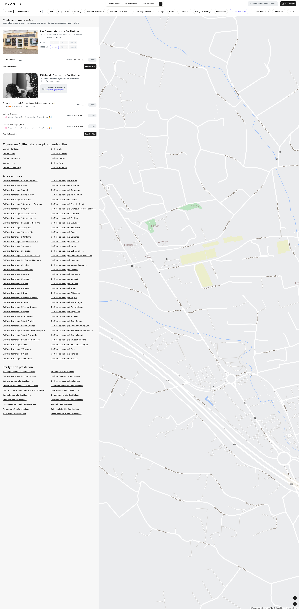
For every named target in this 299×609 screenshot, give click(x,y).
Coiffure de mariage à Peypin (15, 302)
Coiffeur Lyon (9, 153)
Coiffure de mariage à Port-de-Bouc (67, 307)
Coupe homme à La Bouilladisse (65, 395)
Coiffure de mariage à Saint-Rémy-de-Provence (72, 330)
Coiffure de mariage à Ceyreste (16, 209)
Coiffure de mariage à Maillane (64, 269)
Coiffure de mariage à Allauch (64, 181)
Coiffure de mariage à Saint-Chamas (19, 326)
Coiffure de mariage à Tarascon (17, 349)
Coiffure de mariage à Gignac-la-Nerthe (20, 241)
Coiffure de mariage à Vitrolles (64, 358)
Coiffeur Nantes (58, 158)
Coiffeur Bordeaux (11, 149)
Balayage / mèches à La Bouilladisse (19, 371)
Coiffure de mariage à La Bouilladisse (19, 376)
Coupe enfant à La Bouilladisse (65, 390)
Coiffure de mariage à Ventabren (17, 358)
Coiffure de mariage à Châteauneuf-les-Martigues (73, 209)
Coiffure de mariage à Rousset (64, 316)
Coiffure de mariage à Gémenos (65, 237)
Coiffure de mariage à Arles (15, 185)
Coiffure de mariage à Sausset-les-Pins (68, 340)
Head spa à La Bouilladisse (15, 399)
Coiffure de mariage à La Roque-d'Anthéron (22, 260)
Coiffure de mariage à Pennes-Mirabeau (20, 297)
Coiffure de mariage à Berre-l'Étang (18, 195)
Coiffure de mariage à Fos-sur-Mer (18, 232)
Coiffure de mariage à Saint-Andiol (18, 321)
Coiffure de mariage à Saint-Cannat (67, 321)
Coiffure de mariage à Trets (63, 349)
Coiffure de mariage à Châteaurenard (19, 213)
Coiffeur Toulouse (59, 167)
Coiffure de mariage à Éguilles (64, 218)
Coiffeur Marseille (59, 153)
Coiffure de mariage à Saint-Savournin (20, 335)
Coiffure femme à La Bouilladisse (65, 376)
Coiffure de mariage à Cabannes (17, 199)
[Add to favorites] (35, 32)
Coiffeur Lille (56, 149)
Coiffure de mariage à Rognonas (65, 312)
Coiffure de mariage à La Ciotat (16, 251)
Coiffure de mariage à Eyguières (65, 223)
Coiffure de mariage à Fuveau (64, 232)
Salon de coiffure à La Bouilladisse (66, 414)
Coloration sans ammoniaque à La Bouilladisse (23, 390)
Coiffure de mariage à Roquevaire (17, 316)
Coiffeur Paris (57, 163)
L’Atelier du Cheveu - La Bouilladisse (60, 75)
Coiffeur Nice (9, 163)
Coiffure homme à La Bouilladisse (18, 381)
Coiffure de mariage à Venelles (64, 354)
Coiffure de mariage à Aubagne (65, 185)
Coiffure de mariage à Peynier (64, 297)
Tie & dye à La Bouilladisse (14, 414)
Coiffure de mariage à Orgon (15, 293)
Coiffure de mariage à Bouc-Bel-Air (66, 195)
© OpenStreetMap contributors (286, 608)
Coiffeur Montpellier (12, 158)
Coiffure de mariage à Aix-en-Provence (20, 181)
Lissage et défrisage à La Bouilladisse (19, 404)
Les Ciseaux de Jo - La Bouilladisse (59, 31)
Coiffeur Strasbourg (12, 167)
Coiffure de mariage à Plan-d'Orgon (66, 302)
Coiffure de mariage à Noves (63, 288)
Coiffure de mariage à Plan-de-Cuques (20, 307)
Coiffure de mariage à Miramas (64, 283)
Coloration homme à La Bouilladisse (67, 385)
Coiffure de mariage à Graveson (65, 241)
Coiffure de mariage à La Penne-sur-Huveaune (71, 255)
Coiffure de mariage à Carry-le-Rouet (67, 204)
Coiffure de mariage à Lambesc (16, 265)
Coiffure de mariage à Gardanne (17, 237)
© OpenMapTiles (267, 608)
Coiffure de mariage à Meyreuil (64, 279)
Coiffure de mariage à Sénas (15, 344)
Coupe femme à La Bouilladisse (17, 395)
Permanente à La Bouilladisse (16, 409)
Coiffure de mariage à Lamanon (65, 260)
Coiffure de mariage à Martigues (17, 279)
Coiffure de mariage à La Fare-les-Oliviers (21, 255)
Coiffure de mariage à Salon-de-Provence (21, 340)
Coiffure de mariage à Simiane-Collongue (69, 344)
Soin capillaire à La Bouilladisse (65, 409)
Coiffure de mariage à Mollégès (16, 288)
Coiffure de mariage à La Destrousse (67, 251)
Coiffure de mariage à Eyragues (17, 227)
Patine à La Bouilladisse (61, 404)
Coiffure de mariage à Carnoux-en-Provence (22, 204)
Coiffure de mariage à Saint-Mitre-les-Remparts (24, 330)
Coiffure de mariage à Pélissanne (65, 293)
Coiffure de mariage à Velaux (15, 354)
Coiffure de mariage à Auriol (15, 190)
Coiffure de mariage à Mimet (15, 283)
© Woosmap (255, 608)
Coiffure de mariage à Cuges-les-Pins (19, 218)
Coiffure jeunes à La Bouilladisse (65, 381)
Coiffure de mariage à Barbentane (66, 190)
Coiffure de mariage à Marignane (65, 274)
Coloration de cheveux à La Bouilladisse (20, 385)
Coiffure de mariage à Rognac (16, 312)
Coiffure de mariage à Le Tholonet (18, 269)
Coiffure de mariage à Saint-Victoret (67, 335)
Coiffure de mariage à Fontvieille (65, 227)
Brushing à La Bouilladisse (62, 371)
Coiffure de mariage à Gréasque (17, 246)
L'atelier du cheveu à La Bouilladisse (67, 399)
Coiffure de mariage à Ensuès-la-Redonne (21, 223)
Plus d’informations (10, 66)
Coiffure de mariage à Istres (63, 246)
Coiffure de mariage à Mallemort (17, 274)
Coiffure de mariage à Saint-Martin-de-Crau (70, 326)
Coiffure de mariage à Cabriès (64, 199)
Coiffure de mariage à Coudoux (65, 213)
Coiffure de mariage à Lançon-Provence (69, 265)
